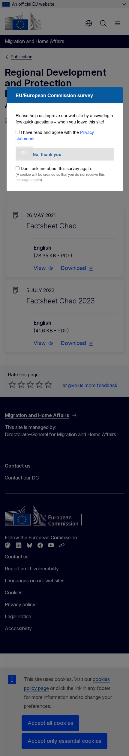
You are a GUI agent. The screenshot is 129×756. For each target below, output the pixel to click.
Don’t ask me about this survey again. (56, 168)
